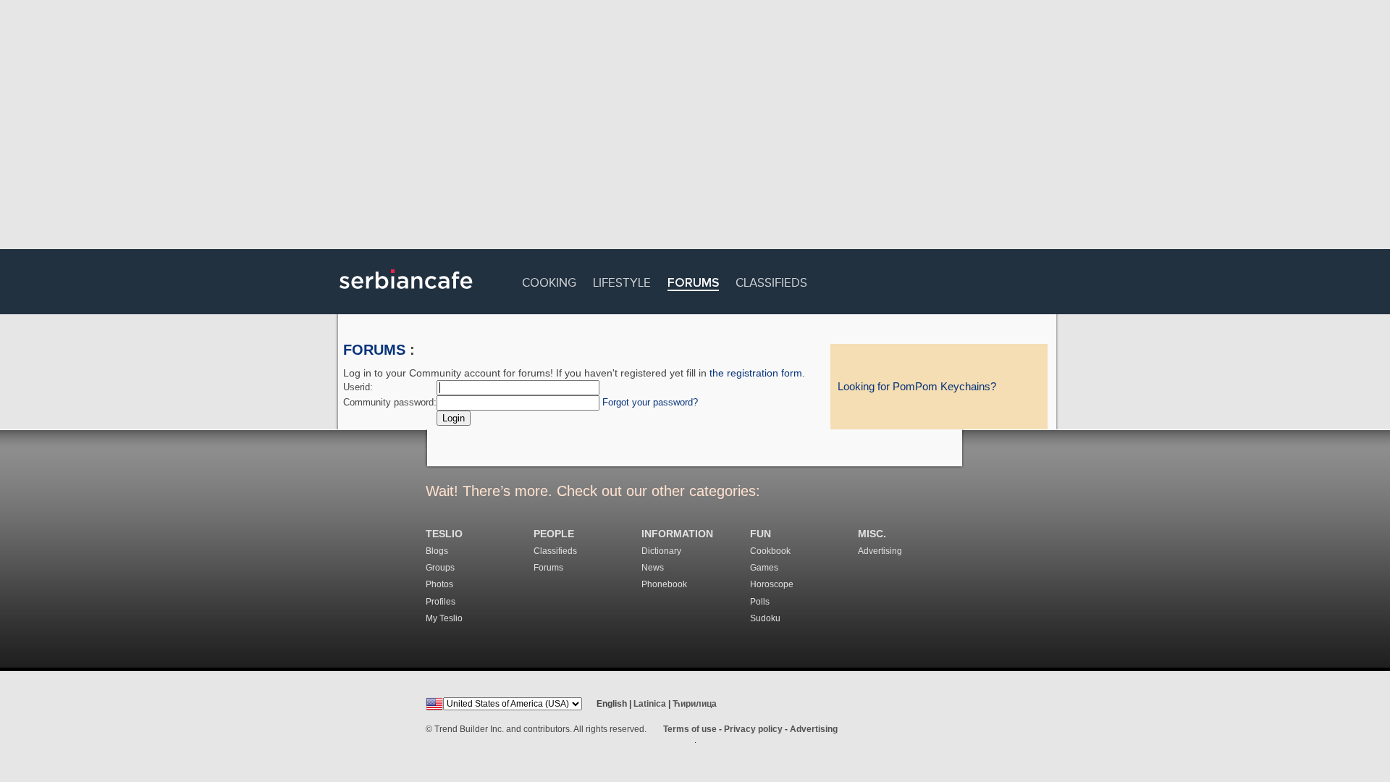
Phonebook (664, 584)
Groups (440, 568)
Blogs (437, 551)
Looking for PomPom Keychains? (917, 386)
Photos (439, 584)
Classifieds (771, 280)
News (652, 568)
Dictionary (661, 551)
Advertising (880, 551)
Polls (760, 602)
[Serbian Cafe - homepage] (406, 294)
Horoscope (771, 584)
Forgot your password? (650, 402)
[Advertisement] (695, 126)
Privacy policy (753, 729)
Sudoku (765, 618)
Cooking (549, 280)
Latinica (649, 704)
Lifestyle (622, 280)
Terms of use (690, 729)
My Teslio (444, 618)
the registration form (755, 373)
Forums (693, 283)
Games (764, 568)
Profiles (440, 602)
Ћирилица (695, 704)
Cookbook (770, 551)
